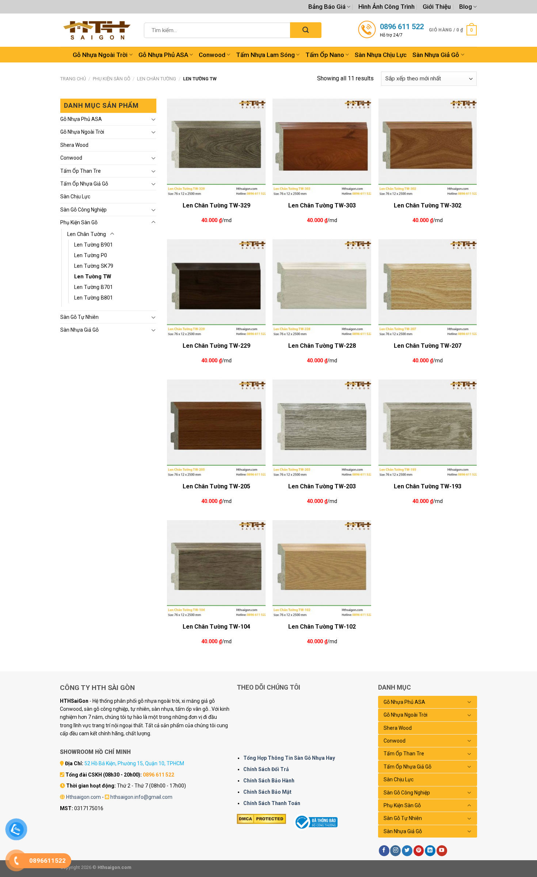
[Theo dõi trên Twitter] (407, 850)
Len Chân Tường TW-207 (427, 345)
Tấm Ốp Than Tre (80, 171)
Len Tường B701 (93, 287)
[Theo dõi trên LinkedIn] (430, 850)
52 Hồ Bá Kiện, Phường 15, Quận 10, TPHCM (134, 763)
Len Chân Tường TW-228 (322, 345)
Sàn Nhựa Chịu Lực (381, 54)
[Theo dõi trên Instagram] (395, 850)
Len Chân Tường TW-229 (216, 345)
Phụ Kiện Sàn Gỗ (111, 78)
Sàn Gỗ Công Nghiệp (83, 210)
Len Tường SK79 (93, 266)
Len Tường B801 (93, 298)
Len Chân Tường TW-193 (427, 486)
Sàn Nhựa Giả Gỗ (435, 54)
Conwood (212, 54)
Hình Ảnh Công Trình (386, 6)
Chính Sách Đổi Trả (266, 769)
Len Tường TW (92, 277)
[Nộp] (305, 30)
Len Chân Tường (156, 78)
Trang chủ (73, 78)
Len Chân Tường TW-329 (216, 205)
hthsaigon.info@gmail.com (141, 797)
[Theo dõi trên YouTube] (442, 850)
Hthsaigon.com (83, 797)
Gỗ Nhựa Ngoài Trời (100, 54)
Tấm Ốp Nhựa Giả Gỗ (84, 184)
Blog (465, 6)
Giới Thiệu (437, 6)
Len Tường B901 (93, 245)
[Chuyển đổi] (153, 119)
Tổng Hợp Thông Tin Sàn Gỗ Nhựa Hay (289, 758)
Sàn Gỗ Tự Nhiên (79, 317)
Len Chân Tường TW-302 (427, 205)
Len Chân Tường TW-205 (216, 486)
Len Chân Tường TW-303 (322, 205)
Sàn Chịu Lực (75, 196)
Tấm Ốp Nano (324, 54)
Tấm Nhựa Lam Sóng (265, 54)
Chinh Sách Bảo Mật (267, 792)
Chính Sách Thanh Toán (271, 803)
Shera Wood (74, 145)
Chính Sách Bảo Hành (268, 780)
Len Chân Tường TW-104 (216, 626)
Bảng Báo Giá (327, 6)
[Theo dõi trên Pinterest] (419, 850)
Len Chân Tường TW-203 (322, 486)
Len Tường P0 (90, 255)
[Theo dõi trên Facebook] (384, 850)
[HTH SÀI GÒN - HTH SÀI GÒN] (96, 30)
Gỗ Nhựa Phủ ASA (163, 54)
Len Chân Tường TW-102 (322, 626)
